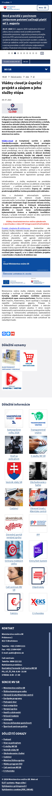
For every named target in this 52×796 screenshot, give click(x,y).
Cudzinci (7, 757)
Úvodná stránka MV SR (12, 62)
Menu (43, 7)
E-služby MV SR (10, 746)
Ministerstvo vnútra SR (14, 688)
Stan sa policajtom (12, 743)
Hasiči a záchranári (12, 712)
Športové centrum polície (15, 726)
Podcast (7, 739)
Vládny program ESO (13, 764)
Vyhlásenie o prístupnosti (14, 786)
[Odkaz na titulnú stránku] (12, 7)
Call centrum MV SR (12, 767)
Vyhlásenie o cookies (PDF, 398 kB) (17, 789)
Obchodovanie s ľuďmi (14, 753)
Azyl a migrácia (10, 705)
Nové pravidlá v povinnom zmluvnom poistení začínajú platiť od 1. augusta (24, 19)
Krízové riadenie (11, 716)
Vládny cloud (7, 141)
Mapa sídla (20, 782)
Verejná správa (10, 709)
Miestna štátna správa (14, 760)
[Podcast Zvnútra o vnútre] (12, 381)
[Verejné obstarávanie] (28, 360)
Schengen (8, 719)
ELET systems (8, 782)
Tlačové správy (16, 77)
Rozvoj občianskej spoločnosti (18, 723)
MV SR (25, 62)
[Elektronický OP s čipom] (11, 360)
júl (33, 77)
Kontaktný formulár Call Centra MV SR (19, 668)
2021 (27, 77)
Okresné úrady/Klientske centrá (18, 695)
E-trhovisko (9, 771)
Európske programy (13, 698)
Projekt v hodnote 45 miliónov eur (16, 228)
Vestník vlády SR (11, 750)
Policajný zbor (10, 702)
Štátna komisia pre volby (15, 691)
